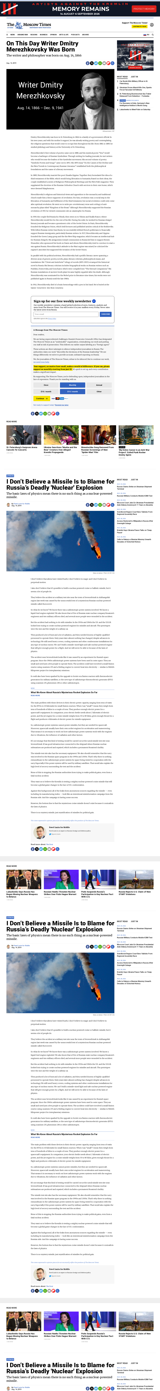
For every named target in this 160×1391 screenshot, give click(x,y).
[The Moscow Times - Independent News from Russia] (28, 25)
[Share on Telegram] (96, 63)
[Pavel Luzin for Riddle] (8, 505)
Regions (33, 35)
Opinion (53, 35)
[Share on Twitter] (92, 63)
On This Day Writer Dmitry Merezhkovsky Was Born (42, 46)
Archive (85, 35)
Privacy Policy (52, 318)
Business (43, 35)
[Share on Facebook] (88, 63)
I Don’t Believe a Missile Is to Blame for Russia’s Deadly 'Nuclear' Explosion (60, 484)
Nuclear (49, 844)
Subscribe (105, 314)
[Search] (153, 34)
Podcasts (75, 35)
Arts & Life (63, 35)
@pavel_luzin (55, 834)
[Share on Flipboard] (108, 63)
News (12, 35)
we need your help (41, 362)
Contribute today (139, 26)
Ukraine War (22, 35)
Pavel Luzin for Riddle (22, 504)
